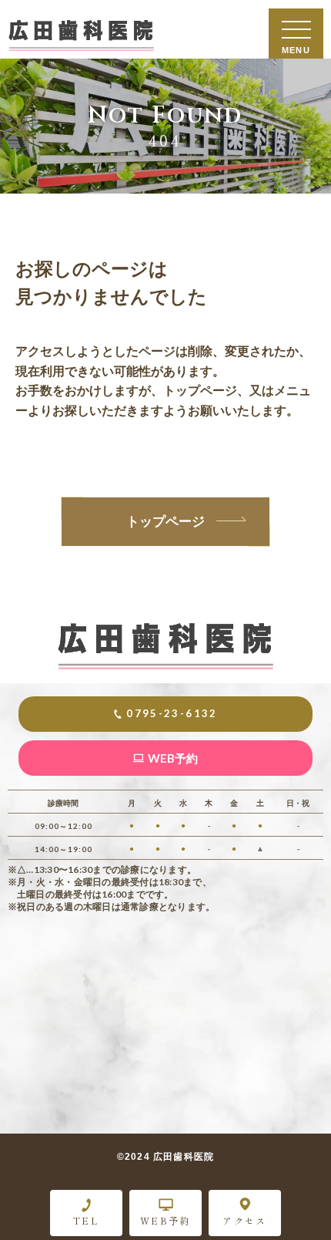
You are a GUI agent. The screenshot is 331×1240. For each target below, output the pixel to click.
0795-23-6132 (171, 713)
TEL (86, 1220)
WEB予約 (165, 1220)
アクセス (244, 1220)
